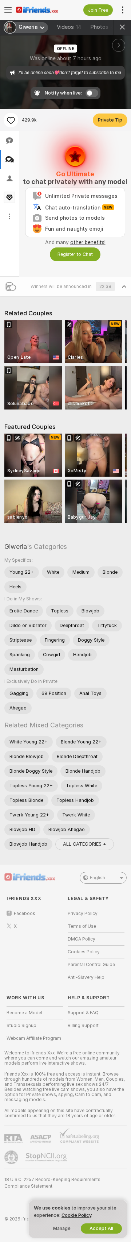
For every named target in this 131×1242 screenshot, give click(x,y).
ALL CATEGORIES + (84, 844)
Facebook (24, 913)
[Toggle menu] (8, 10)
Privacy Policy (83, 913)
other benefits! (88, 242)
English (97, 877)
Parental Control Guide (91, 964)
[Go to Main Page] (41, 10)
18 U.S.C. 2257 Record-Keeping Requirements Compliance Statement (52, 1183)
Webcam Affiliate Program (34, 1038)
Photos (103, 27)
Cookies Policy (84, 951)
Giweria (15, 546)
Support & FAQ (83, 1012)
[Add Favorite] (11, 120)
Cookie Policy (76, 1215)
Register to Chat (75, 254)
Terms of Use (82, 926)
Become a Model (24, 1012)
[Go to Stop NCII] (46, 1157)
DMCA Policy (81, 939)
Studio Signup (21, 1025)
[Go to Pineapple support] (12, 1157)
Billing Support (83, 1025)
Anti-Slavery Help (86, 977)
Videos (69, 27)
